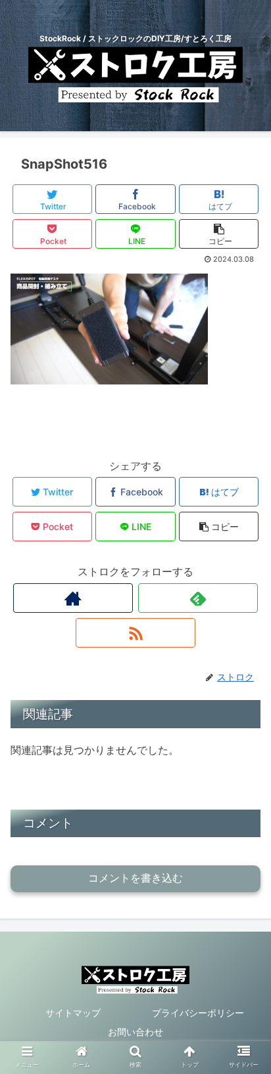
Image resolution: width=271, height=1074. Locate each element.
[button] (243, 1052)
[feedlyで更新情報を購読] (198, 598)
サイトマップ (73, 1012)
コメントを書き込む (135, 878)
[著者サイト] (73, 598)
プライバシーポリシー (198, 1012)
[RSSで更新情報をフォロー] (135, 633)
